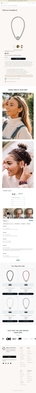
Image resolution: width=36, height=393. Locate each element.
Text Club (28, 357)
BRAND (28, 347)
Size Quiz (21, 376)
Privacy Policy (29, 376)
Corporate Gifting (30, 362)
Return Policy (22, 374)
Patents (21, 380)
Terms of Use (29, 378)
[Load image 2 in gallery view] (18, 46)
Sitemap (28, 381)
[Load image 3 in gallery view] (21, 46)
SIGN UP (9, 356)
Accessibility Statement (22, 382)
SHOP (21, 347)
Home (1, 5)
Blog (28, 355)
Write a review (31, 220)
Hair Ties (21, 351)
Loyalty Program (29, 353)
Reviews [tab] (5, 220)
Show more (18, 260)
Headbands (9, 5)
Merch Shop (22, 362)
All (20, 360)
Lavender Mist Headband (26, 315)
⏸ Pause (18, 335)
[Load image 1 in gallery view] (14, 46)
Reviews (28, 374)
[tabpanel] (18, 242)
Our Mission (29, 351)
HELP (21, 370)
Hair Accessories (5, 5)
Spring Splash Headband (26, 288)
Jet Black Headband (10, 288)
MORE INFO (29, 370)
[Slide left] (3, 29)
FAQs (21, 378)
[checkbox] (28, 224)
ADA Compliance (29, 380)
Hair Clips (21, 353)
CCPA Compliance (23, 384)
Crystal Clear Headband (10, 315)
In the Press (29, 360)
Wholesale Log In (22, 364)
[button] (28, 3)
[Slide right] (33, 29)
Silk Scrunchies (22, 355)
